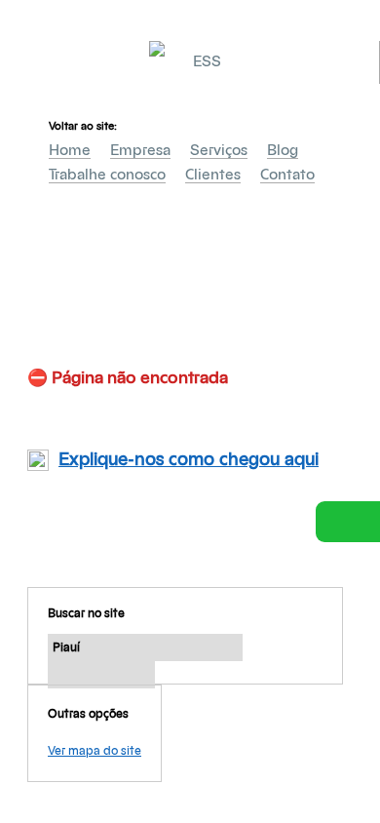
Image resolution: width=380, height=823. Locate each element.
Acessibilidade (58, 691)
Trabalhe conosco (107, 175)
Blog (282, 150)
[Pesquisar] (101, 674)
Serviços (218, 150)
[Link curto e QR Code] (58, 769)
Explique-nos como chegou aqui (188, 460)
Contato (287, 175)
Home (70, 150)
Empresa (140, 150)
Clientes (213, 175)
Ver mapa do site (94, 751)
